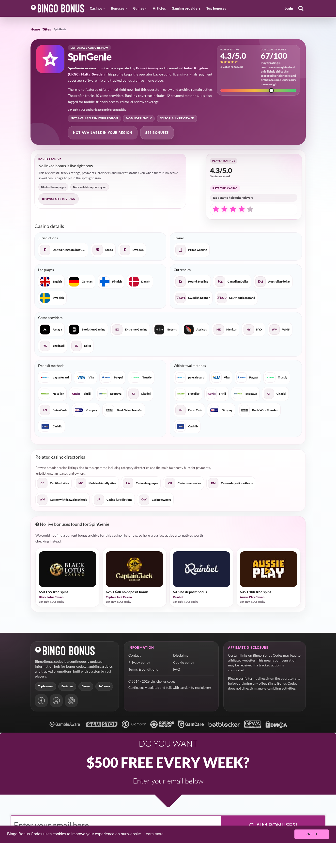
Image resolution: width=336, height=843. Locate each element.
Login (289, 8)
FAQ (176, 669)
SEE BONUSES (157, 133)
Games (86, 686)
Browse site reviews (58, 198)
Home (35, 29)
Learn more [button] (154, 834)
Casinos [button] (96, 8)
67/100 (274, 55)
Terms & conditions (143, 669)
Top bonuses (216, 8)
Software (104, 686)
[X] (56, 700)
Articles (159, 8)
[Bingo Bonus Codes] (58, 8)
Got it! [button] (311, 834)
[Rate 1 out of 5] (215, 209)
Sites (47, 29)
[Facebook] (41, 700)
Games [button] (138, 8)
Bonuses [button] (117, 8)
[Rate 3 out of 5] (233, 209)
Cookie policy (183, 662)
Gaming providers (186, 8)
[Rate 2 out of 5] (224, 209)
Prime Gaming (147, 68)
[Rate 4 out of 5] (241, 209)
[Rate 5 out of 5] (250, 209)
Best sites (67, 686)
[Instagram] (71, 700)
